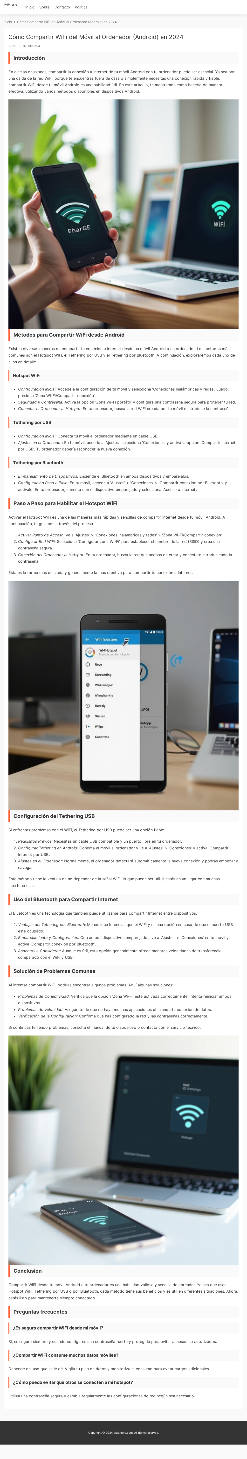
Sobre (44, 7)
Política (81, 7)
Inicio (29, 7)
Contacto (62, 7)
